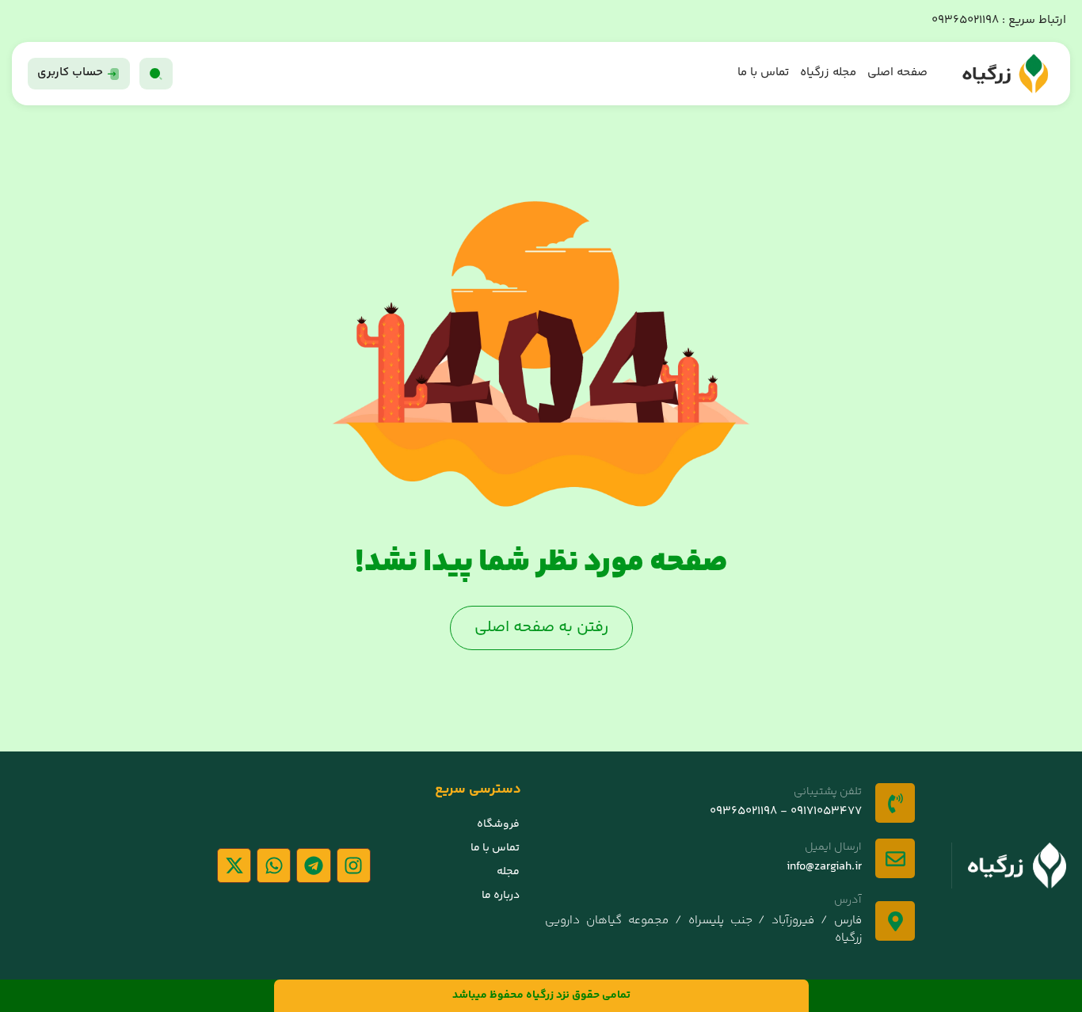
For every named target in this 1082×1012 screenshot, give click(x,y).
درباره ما (501, 895)
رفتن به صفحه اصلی (541, 627)
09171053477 (824, 811)
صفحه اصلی (897, 72)
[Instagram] (354, 865)
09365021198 (965, 20)
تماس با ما (763, 72)
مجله (508, 872)
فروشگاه (498, 824)
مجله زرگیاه (828, 72)
